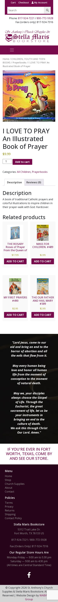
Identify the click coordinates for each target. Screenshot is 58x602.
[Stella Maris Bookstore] (28, 35)
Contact (9, 491)
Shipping (10, 514)
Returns (10, 510)
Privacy (9, 506)
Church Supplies (14, 484)
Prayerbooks (19, 62)
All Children (24, 172)
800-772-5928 (45, 18)
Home (6, 58)
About (8, 487)
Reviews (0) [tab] (33, 182)
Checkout (23, 2)
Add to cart (22, 162)
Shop (8, 480)
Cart (13, 2)
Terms (9, 502)
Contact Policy (13, 518)
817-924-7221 (26, 18)
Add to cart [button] (15, 261)
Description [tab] (14, 182)
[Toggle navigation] (11, 50)
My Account (40, 2)
